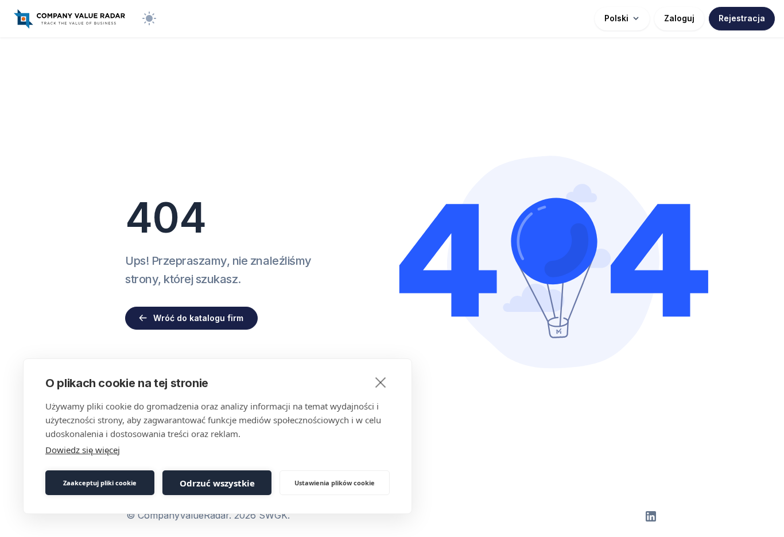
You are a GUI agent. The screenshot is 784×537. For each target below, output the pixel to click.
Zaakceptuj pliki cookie (100, 482)
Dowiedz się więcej (82, 449)
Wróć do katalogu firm (198, 318)
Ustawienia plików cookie (334, 482)
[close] (381, 382)
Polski (616, 18)
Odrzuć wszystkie (217, 483)
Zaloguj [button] (679, 18)
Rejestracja (742, 18)
